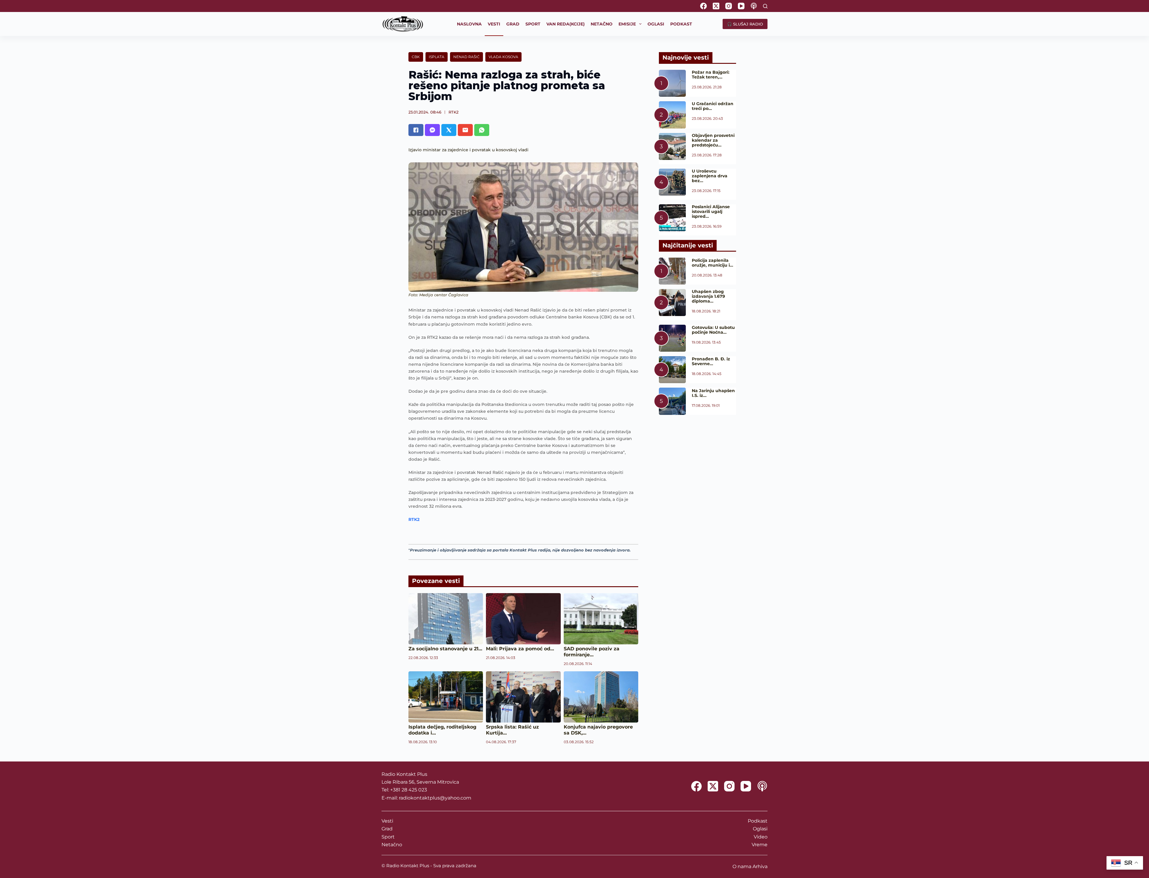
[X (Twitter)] (716, 6)
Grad (387, 829)
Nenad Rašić (466, 57)
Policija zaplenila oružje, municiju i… (712, 263)
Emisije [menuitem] (627, 24)
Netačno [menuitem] (602, 24)
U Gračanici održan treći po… (712, 106)
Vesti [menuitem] (494, 24)
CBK (416, 57)
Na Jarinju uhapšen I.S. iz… (713, 393)
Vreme (759, 844)
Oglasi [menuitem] (656, 24)
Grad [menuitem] (512, 24)
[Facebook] (703, 6)
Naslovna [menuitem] (469, 24)
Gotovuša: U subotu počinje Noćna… (713, 330)
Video (760, 837)
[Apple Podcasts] (753, 6)
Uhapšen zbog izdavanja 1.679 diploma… (708, 296)
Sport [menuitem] (532, 24)
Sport (388, 837)
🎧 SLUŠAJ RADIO (745, 24)
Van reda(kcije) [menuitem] (565, 24)
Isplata (436, 57)
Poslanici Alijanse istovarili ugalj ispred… (711, 211)
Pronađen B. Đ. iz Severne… (711, 361)
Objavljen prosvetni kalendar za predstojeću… (713, 140)
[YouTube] (741, 6)
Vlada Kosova (503, 57)
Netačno (392, 844)
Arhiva (760, 866)
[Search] (765, 6)
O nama (741, 866)
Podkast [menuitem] (681, 24)
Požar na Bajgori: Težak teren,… (710, 74)
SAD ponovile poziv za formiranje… (591, 652)
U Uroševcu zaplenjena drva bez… (709, 175)
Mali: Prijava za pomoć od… (520, 649)
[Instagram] (728, 6)
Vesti (387, 821)
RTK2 (453, 112)
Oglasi (760, 829)
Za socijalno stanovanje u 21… (445, 649)
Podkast (757, 821)
